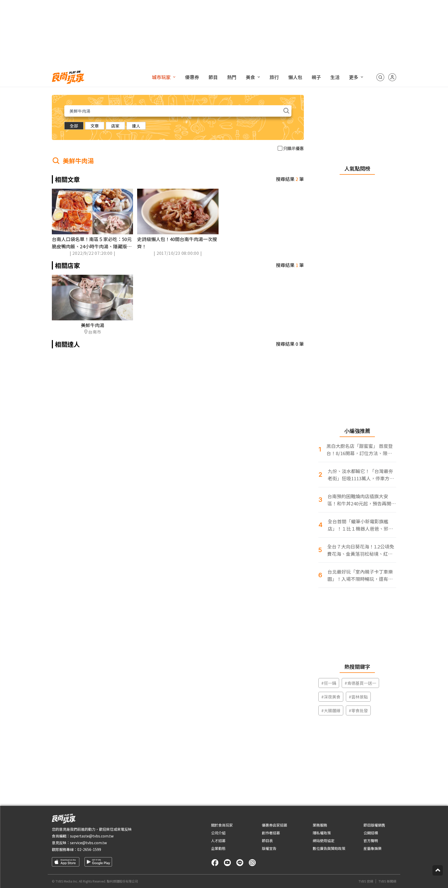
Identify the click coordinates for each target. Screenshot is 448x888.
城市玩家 (161, 77)
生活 (335, 77)
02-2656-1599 (89, 849)
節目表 (267, 840)
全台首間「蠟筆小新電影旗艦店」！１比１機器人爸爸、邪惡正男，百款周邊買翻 (360, 525)
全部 (74, 126)
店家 (115, 126)
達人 (136, 126)
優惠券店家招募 (274, 825)
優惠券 (192, 77)
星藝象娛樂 (372, 848)
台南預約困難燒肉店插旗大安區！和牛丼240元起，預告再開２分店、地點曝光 (361, 500)
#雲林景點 (358, 697)
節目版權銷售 (374, 825)
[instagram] (252, 862)
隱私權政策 (322, 832)
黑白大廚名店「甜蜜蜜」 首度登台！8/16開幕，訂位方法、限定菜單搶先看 (359, 449)
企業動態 (218, 848)
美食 (250, 77)
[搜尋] (380, 77)
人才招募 (218, 840)
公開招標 (370, 832)
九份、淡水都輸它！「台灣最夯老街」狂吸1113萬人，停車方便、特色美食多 (360, 475)
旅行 (274, 77)
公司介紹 (218, 832)
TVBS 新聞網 (387, 881)
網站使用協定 (323, 840)
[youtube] (227, 862)
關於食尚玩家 (222, 825)
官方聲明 (370, 840)
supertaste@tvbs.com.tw (92, 835)
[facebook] (215, 862)
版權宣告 (269, 848)
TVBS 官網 (366, 881)
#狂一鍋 (328, 683)
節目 (213, 77)
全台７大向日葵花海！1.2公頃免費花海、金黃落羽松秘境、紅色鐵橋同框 (360, 550)
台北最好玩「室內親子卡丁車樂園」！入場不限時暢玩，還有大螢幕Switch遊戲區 (360, 575)
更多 (353, 77)
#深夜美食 (330, 697)
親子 (316, 77)
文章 (94, 126)
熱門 (231, 77)
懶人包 (295, 77)
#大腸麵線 (330, 710)
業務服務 (320, 825)
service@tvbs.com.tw (88, 842)
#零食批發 (358, 710)
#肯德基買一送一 (360, 683)
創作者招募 (271, 832)
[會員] (392, 77)
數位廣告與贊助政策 (329, 848)
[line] (240, 862)
